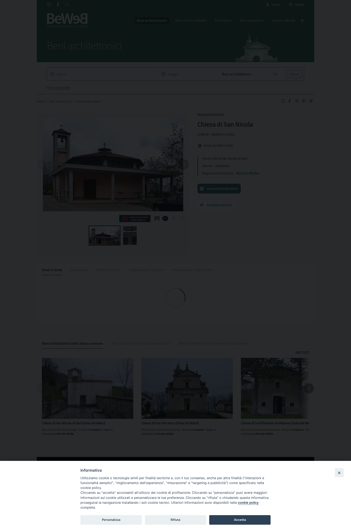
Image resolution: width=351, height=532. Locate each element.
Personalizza (111, 520)
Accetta (240, 520)
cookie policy (248, 503)
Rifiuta (175, 520)
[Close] (339, 472)
